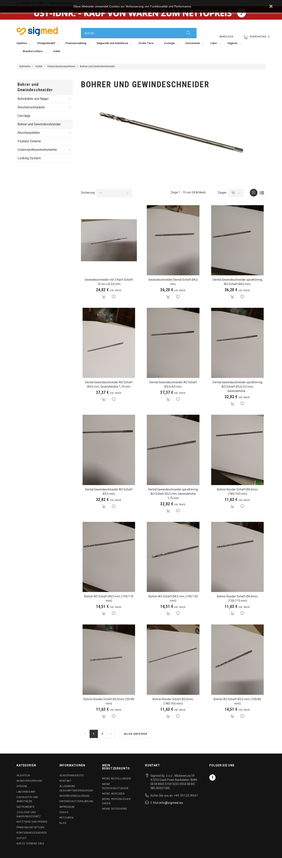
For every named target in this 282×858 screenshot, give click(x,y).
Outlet (38, 66)
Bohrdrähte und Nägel (33, 99)
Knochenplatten (29, 133)
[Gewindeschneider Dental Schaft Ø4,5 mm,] (173, 240)
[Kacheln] (253, 193)
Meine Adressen (113, 793)
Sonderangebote (71, 775)
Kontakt (65, 780)
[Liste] (261, 193)
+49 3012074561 (186, 795)
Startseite (24, 66)
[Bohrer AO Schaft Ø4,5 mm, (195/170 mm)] (109, 557)
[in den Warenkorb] (104, 297)
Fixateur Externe (29, 141)
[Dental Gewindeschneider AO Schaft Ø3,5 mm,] (109, 450)
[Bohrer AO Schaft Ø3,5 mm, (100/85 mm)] (238, 659)
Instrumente (26, 806)
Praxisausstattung (30, 827)
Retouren (66, 817)
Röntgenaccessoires (32, 832)
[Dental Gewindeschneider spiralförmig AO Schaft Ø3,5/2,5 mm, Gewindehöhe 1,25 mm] (238, 343)
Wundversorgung (29, 780)
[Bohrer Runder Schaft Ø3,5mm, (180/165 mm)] (173, 659)
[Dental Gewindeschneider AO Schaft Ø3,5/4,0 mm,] (173, 343)
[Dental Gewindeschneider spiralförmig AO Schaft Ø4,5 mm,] (238, 240)
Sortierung (88, 192)
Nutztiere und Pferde (32, 821)
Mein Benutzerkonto (116, 767)
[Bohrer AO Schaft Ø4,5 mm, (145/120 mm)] (173, 557)
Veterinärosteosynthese (61, 66)
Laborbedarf (26, 791)
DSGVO (64, 812)
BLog (62, 823)
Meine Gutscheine (114, 808)
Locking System (29, 158)
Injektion (23, 775)
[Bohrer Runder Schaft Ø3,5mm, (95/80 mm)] (109, 659)
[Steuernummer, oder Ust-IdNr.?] (141, 13)
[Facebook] (212, 777)
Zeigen (222, 192)
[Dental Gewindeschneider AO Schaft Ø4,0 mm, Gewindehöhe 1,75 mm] (109, 343)
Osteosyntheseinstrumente (37, 150)
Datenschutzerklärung (76, 801)
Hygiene (22, 786)
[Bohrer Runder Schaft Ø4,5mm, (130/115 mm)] (238, 557)
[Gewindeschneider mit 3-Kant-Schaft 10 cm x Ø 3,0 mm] (109, 240)
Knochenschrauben (31, 107)
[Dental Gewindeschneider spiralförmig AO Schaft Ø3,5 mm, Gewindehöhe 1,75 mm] (173, 450)
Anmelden (226, 36)
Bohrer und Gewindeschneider (39, 124)
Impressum (67, 806)
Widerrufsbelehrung (74, 795)
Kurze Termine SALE (30, 843)
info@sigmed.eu (171, 802)
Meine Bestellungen (116, 778)
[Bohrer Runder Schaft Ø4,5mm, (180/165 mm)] (238, 450)
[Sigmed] (37, 31)
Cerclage (24, 116)
